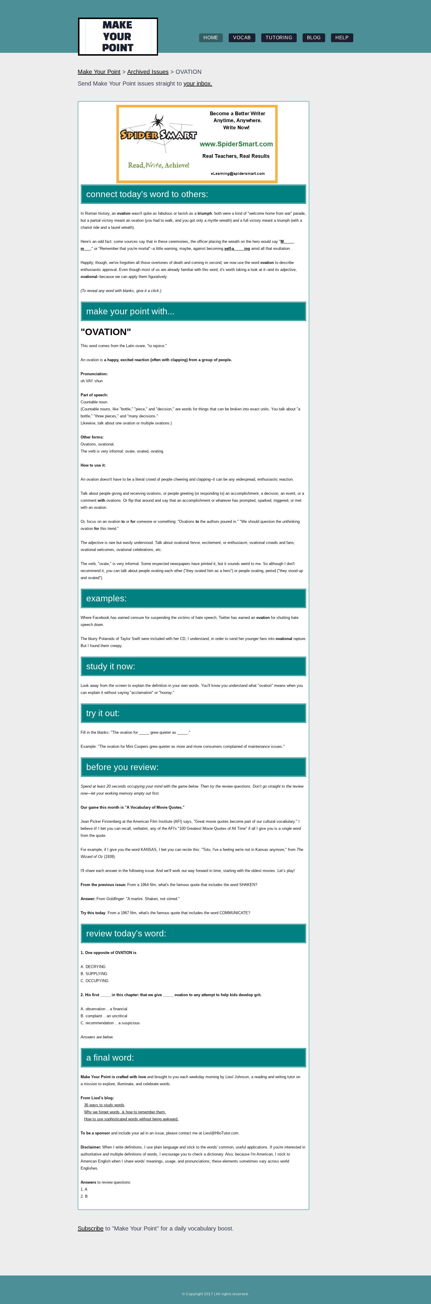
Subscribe (90, 1228)
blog (314, 37)
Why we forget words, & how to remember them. (125, 1112)
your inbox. (198, 83)
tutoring (279, 37)
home (210, 37)
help (342, 37)
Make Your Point (99, 72)
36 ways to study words (104, 1105)
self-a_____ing (237, 248)
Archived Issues (148, 72)
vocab (242, 37)
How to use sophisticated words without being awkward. (131, 1119)
